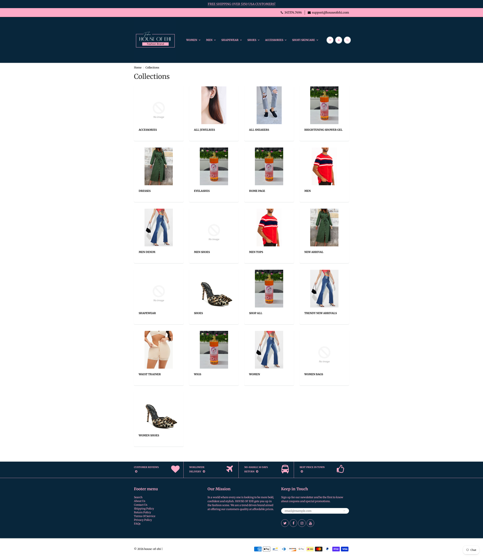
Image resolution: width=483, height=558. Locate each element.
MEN (209, 40)
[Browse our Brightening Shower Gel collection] (324, 105)
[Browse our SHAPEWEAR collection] (159, 293)
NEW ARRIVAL (313, 252)
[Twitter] (285, 523)
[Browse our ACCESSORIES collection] (159, 110)
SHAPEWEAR (229, 40)
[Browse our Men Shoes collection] (214, 232)
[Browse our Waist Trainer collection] (159, 349)
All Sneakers (259, 129)
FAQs (137, 523)
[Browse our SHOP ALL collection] (269, 288)
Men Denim (147, 252)
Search (138, 497)
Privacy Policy (143, 520)
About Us (139, 501)
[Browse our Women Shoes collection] (160, 410)
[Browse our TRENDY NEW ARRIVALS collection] (324, 288)
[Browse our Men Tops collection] (269, 227)
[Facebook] (293, 523)
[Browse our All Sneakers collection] (269, 105)
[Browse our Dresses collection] (159, 166)
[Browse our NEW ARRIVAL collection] (324, 227)
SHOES (251, 40)
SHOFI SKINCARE (303, 40)
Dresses (145, 191)
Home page (257, 191)
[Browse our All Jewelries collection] (213, 105)
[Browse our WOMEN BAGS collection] (324, 354)
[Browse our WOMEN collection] (269, 349)
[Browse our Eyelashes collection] (214, 166)
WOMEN (191, 40)
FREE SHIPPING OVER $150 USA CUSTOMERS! (241, 4)
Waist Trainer (150, 374)
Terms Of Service (144, 516)
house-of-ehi (152, 549)
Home (138, 67)
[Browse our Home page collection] (269, 166)
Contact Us (140, 505)
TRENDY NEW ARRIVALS (320, 313)
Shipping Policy (144, 508)
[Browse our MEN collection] (324, 166)
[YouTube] (310, 523)
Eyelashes (202, 191)
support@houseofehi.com (330, 12)
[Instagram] (302, 523)
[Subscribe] (344, 511)
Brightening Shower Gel (323, 129)
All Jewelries (204, 129)
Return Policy (142, 512)
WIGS (197, 374)
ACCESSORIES (274, 40)
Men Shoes (202, 252)
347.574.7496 (293, 12)
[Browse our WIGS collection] (214, 349)
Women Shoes (149, 435)
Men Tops (256, 252)
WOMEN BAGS (313, 374)
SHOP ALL (255, 313)
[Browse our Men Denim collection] (159, 227)
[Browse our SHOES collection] (215, 288)
